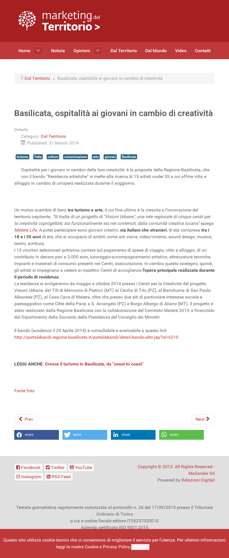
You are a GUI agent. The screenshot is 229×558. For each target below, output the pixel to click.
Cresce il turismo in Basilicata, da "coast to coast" (94, 364)
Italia (38, 157)
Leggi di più (162, 546)
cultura (53, 157)
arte (96, 157)
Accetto (140, 547)
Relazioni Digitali (198, 480)
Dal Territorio (53, 136)
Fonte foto (24, 390)
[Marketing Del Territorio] (59, 20)
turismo (22, 157)
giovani (110, 157)
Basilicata (129, 157)
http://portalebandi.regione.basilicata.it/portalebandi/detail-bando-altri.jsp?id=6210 (96, 337)
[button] (36, 435)
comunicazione (75, 157)
